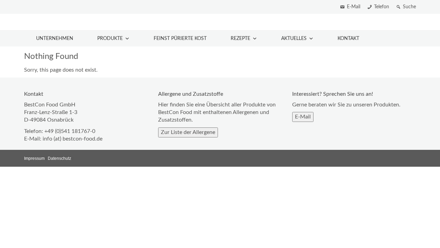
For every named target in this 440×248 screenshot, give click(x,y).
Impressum (34, 158)
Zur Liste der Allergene (188, 132)
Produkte (110, 38)
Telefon (381, 6)
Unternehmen (54, 38)
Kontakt (348, 38)
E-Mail (353, 6)
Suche (409, 6)
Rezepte (240, 38)
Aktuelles (294, 38)
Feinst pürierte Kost (180, 38)
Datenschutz (59, 158)
